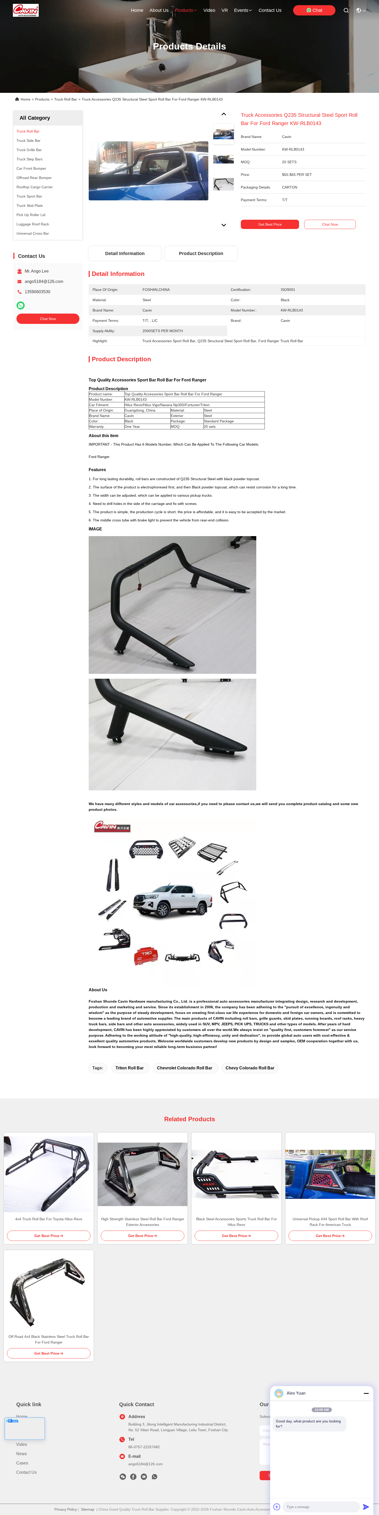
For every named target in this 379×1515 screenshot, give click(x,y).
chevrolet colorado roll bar (184, 1068)
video (209, 10)
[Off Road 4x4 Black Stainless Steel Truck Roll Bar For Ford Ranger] (49, 1292)
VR (224, 10)
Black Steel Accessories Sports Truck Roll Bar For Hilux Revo (236, 1222)
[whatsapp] (20, 305)
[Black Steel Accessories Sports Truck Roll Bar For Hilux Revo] (236, 1174)
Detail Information (125, 253)
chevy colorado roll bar (250, 1068)
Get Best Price (270, 224)
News (21, 1454)
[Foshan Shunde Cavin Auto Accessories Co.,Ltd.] (26, 10)
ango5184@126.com (44, 281)
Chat (317, 10)
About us (24, 1426)
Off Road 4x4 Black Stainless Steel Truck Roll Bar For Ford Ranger (49, 1339)
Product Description (201, 253)
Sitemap (87, 1509)
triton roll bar (130, 1068)
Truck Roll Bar (65, 99)
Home (137, 10)
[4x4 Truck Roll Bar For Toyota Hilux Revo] (49, 1174)
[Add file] (277, 1506)
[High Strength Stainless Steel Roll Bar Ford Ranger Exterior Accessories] (142, 1174)
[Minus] (366, 1393)
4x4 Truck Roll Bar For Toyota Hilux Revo (48, 1219)
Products (42, 99)
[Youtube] (143, 1478)
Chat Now (48, 319)
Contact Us (26, 1472)
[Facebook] (133, 1478)
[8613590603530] (154, 1478)
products (184, 10)
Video (21, 1444)
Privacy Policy (65, 1509)
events (241, 10)
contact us (270, 10)
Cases (22, 1463)
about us (159, 10)
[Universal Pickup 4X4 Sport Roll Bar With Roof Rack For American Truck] (330, 1174)
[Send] (366, 1506)
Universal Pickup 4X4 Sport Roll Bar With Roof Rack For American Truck (330, 1222)
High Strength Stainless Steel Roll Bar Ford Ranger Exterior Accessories (142, 1222)
